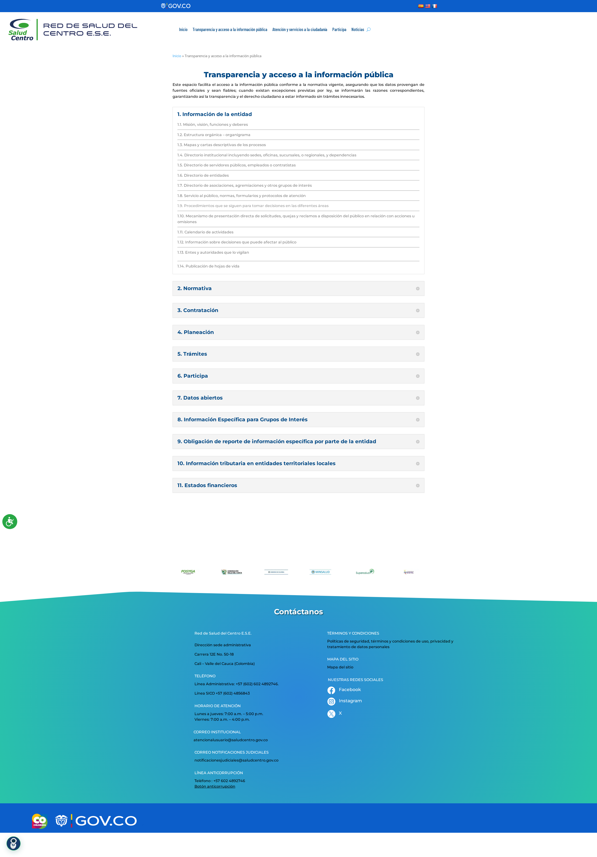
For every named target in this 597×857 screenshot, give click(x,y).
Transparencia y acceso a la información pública (230, 29)
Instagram (350, 700)
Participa (339, 29)
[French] (435, 6)
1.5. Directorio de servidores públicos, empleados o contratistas (236, 165)
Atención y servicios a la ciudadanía (299, 29)
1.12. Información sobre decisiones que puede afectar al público (236, 242)
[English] (428, 6)
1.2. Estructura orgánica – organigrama (213, 135)
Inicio (183, 29)
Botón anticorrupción (214, 786)
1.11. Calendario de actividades (205, 232)
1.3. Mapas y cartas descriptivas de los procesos (221, 145)
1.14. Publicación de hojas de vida (208, 266)
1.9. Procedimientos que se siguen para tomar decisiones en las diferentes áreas (253, 206)
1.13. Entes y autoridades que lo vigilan (213, 252)
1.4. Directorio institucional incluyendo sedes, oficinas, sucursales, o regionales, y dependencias (266, 155)
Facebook (350, 689)
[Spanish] (421, 6)
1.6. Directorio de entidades (203, 175)
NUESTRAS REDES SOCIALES (355, 680)
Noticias (357, 29)
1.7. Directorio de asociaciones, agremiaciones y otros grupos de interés (244, 185)
